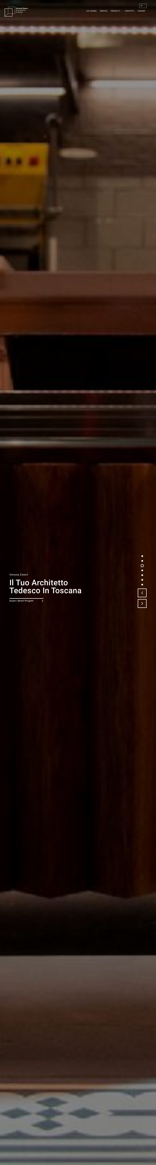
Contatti (129, 11)
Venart (141, 11)
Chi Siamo (91, 11)
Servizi (103, 11)
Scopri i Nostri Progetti (21, 601)
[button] (142, 593)
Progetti (115, 11)
